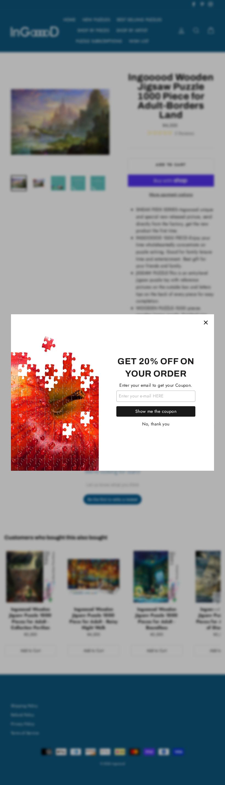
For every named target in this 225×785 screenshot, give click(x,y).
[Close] (206, 322)
